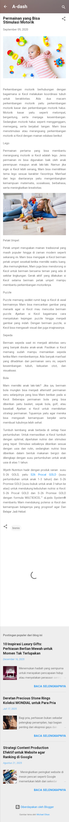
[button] (63, 19)
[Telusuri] (63, 8)
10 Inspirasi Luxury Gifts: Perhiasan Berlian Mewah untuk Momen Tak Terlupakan (28, 648)
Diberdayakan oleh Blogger (37, 807)
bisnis (16, 528)
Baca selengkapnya (50, 686)
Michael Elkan (43, 814)
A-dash (19, 6)
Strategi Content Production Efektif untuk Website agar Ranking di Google (25, 752)
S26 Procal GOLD (43, 474)
